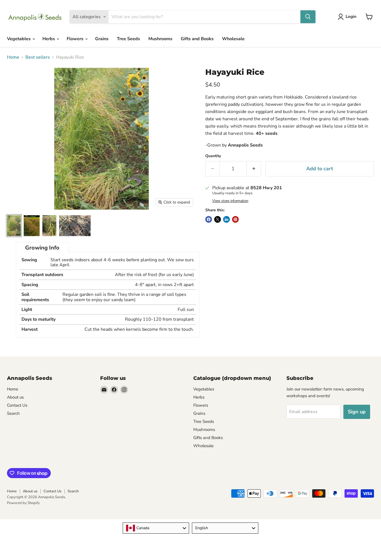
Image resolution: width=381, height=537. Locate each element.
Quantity (213, 156)
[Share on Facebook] (208, 219)
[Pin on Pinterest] (235, 219)
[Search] (307, 16)
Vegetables (19, 39)
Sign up (357, 411)
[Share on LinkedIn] (226, 219)
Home (13, 57)
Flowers (76, 39)
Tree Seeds (128, 39)
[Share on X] (217, 219)
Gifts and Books (197, 39)
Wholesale (233, 39)
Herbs (49, 39)
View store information (230, 201)
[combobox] (156, 528)
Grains (101, 39)
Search (13, 413)
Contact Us (17, 405)
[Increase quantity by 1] (254, 168)
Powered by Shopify (23, 502)
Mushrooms (160, 39)
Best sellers (37, 57)
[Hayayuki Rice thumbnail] (13, 226)
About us (15, 397)
